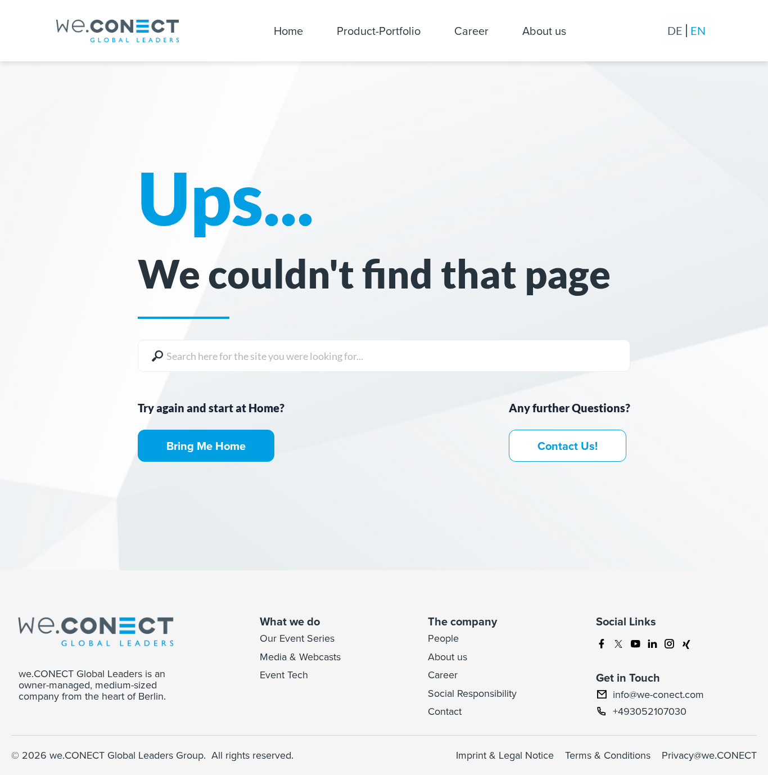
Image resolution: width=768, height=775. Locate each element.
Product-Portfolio (379, 30)
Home (288, 30)
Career (471, 30)
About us (544, 30)
